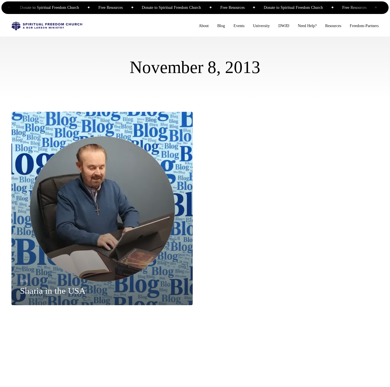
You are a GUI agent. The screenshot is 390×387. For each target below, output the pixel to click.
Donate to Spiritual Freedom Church (45, 8)
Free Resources (106, 8)
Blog (24, 281)
